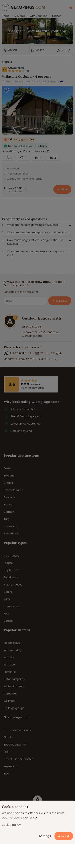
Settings (45, 836)
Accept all (63, 836)
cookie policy (11, 825)
